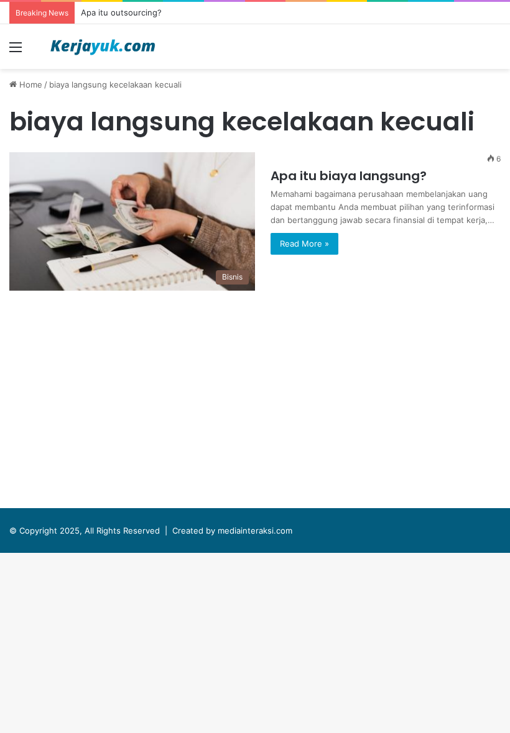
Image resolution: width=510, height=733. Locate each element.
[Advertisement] (255, 402)
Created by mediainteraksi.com (232, 530)
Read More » (304, 243)
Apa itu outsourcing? (121, 12)
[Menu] (15, 51)
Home (29, 84)
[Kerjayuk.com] (103, 46)
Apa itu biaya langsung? (349, 175)
